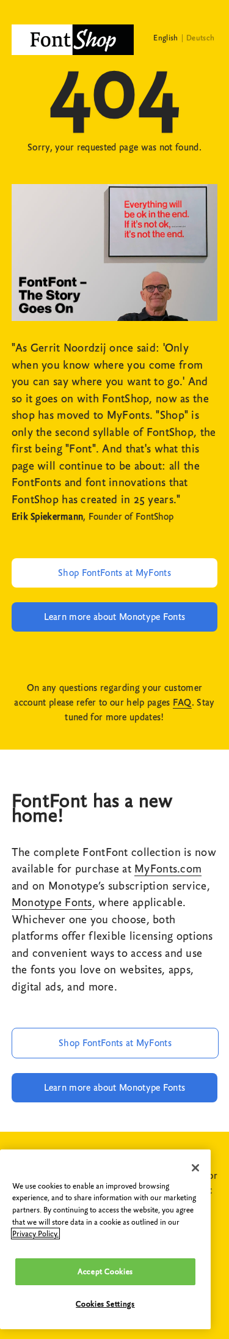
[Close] (195, 1167)
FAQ (182, 702)
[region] (105, 1239)
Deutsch (200, 37)
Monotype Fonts (52, 902)
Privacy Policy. (35, 1233)
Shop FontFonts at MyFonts (114, 572)
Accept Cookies (105, 1271)
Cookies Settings (105, 1303)
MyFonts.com (168, 869)
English (165, 37)
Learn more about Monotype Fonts (115, 616)
